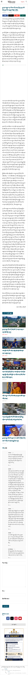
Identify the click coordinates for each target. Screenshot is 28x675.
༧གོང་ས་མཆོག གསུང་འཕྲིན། (6, 392)
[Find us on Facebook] (8, 618)
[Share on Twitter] (11, 15)
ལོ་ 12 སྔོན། (13, 452)
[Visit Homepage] (11, 2)
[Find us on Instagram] (16, 618)
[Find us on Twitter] (12, 618)
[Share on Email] (17, 15)
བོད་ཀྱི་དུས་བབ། (4, 12)
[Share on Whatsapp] (23, 15)
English (22, 2)
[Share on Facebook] (5, 15)
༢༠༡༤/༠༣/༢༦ (10, 12)
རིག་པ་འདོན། (5, 563)
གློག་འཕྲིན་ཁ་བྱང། (6, 599)
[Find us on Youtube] (20, 618)
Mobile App (5, 347)
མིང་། (3, 591)
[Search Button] (26, 2)
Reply (9, 465)
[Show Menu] (1, 2)
